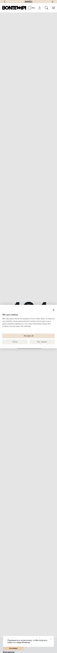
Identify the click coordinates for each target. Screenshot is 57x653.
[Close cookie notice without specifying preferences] (53, 310)
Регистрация (13, 648)
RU (33, 7)
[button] (4, 1)
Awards (28, 1)
